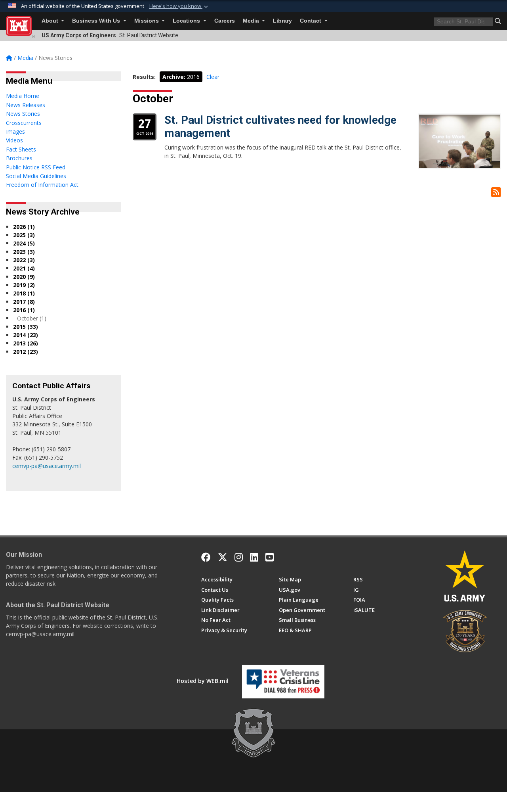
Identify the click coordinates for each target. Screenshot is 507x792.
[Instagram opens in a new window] (238, 557)
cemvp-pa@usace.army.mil (46, 466)
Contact (311, 21)
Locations (187, 21)
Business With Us (97, 21)
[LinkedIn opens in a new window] (254, 557)
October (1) (31, 318)
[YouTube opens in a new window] (269, 557)
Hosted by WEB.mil (203, 681)
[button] (179, 6)
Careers (224, 21)
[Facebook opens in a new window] (206, 557)
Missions (147, 21)
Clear (212, 77)
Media (252, 21)
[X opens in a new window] (222, 557)
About (51, 21)
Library (282, 21)
